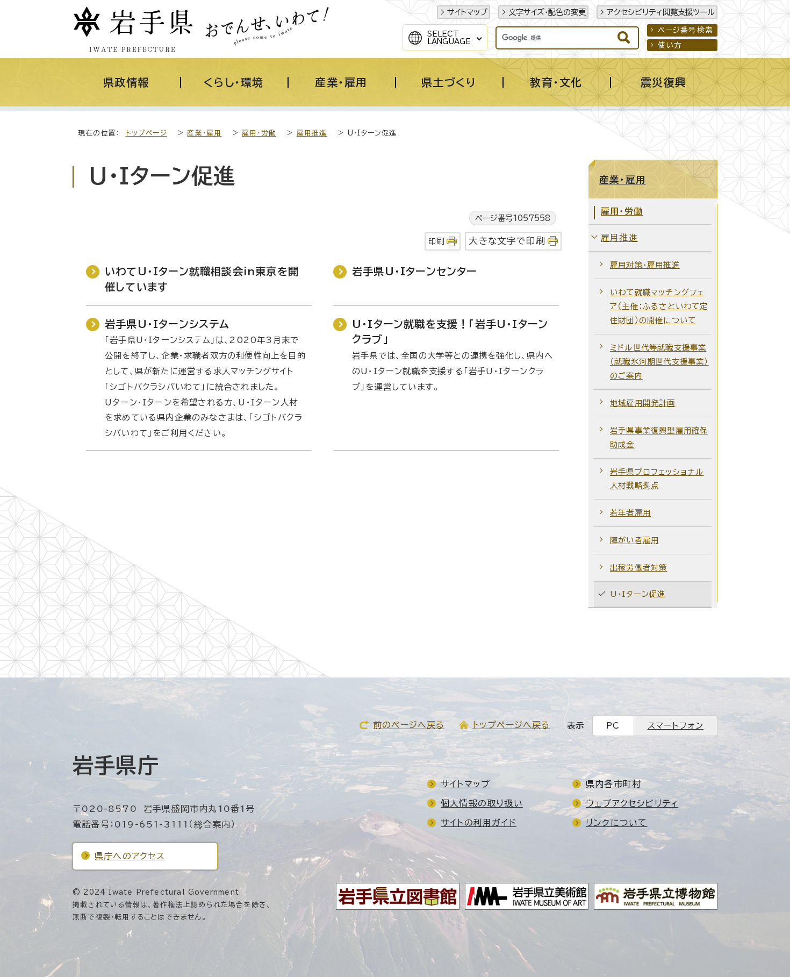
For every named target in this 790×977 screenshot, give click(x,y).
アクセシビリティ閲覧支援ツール (661, 12)
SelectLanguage (449, 37)
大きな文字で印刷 (507, 240)
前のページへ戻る (409, 725)
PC (613, 726)
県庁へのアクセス (130, 856)
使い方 (670, 45)
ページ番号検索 (685, 30)
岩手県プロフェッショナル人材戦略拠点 (656, 479)
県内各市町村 (613, 784)
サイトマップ (467, 12)
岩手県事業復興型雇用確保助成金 (659, 437)
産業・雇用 (204, 133)
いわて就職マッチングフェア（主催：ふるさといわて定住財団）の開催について (659, 306)
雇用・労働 (259, 133)
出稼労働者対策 (638, 568)
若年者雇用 (630, 513)
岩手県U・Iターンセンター (414, 271)
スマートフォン (675, 726)
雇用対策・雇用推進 (645, 265)
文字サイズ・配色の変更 (547, 12)
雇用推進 (312, 133)
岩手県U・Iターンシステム (167, 324)
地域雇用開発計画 (643, 403)
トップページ (146, 133)
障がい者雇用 (634, 540)
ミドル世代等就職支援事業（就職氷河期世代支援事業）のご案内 (659, 362)
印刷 (436, 241)
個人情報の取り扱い (482, 803)
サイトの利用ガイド (478, 822)
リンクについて (616, 822)
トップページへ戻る (511, 725)
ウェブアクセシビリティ (632, 803)
